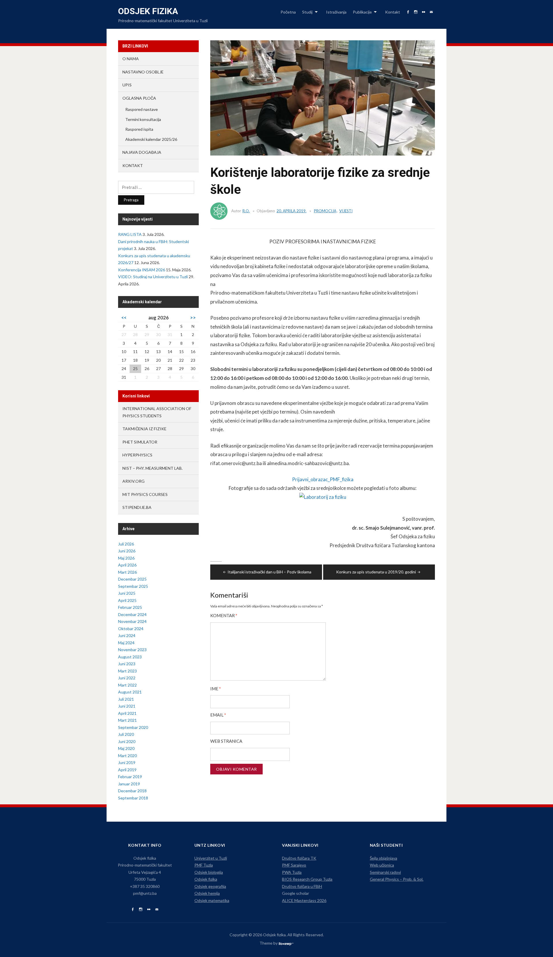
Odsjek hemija (207, 893)
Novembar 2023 (132, 649)
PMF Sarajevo (294, 865)
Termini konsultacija (143, 119)
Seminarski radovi (385, 872)
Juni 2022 (126, 677)
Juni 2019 (126, 762)
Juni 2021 (126, 706)
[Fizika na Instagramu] (140, 909)
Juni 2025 (126, 593)
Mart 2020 (127, 755)
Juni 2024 (126, 635)
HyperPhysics (137, 454)
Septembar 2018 (133, 797)
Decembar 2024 (132, 614)
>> (193, 317)
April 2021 (127, 713)
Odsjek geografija (210, 886)
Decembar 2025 (132, 579)
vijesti (346, 211)
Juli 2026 (126, 543)
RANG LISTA (130, 234)
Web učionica (382, 865)
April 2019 (127, 769)
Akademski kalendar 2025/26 (151, 139)
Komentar (223, 615)
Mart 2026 (127, 572)
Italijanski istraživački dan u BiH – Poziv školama (269, 571)
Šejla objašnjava (383, 858)
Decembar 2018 (132, 790)
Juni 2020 (126, 741)
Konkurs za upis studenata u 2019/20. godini (376, 571)
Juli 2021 (126, 699)
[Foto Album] (148, 909)
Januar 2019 (129, 783)
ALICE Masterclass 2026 (304, 900)
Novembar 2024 (132, 621)
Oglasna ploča (139, 98)
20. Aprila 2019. (291, 211)
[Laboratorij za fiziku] (322, 499)
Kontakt (392, 12)
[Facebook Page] (132, 909)
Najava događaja (141, 152)
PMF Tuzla (203, 865)
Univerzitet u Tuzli (210, 858)
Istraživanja (336, 12)
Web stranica (226, 741)
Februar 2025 (130, 607)
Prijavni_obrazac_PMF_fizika (322, 479)
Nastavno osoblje (143, 71)
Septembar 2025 (133, 586)
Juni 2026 (126, 550)
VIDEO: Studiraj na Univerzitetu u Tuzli (153, 276)
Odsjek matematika (211, 900)
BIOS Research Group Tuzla (307, 879)
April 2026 (127, 564)
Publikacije (362, 12)
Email (218, 714)
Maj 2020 (126, 748)
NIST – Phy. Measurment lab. (152, 468)
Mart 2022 (127, 685)
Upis (127, 84)
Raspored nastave (141, 109)
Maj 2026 (126, 558)
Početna (288, 12)
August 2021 (130, 691)
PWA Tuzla (292, 872)
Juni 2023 (126, 663)
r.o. (246, 211)
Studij (307, 12)
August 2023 (130, 656)
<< (123, 317)
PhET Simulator (139, 441)
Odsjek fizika (148, 11)
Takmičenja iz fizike (144, 428)
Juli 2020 (126, 734)
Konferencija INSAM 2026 (141, 269)
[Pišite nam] (156, 909)
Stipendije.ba (136, 507)
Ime (215, 688)
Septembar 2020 (133, 727)
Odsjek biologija (208, 872)
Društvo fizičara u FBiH (302, 886)
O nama (130, 58)
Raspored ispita (139, 129)
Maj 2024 (126, 642)
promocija (325, 211)
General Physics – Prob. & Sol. (396, 879)
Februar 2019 (130, 776)
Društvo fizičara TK (299, 858)
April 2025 (127, 600)
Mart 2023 (127, 670)
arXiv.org (133, 481)
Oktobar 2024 (130, 628)
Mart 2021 (127, 720)
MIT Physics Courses (145, 494)
